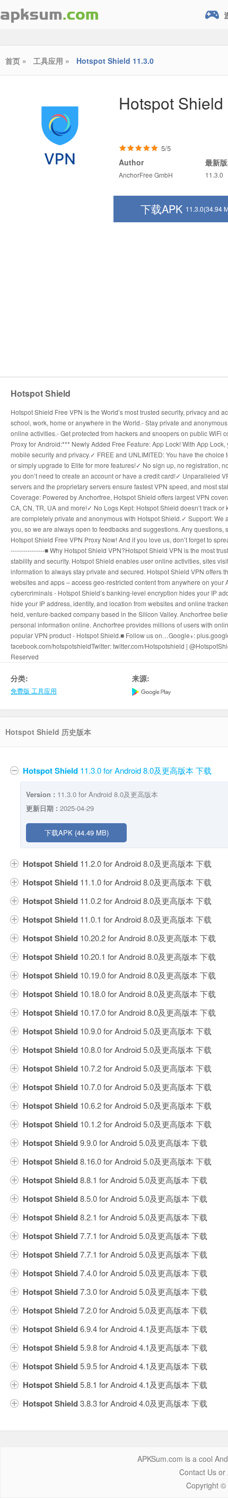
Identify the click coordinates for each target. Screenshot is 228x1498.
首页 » (16, 60)
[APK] (49, 14)
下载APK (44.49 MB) (77, 832)
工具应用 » (51, 60)
